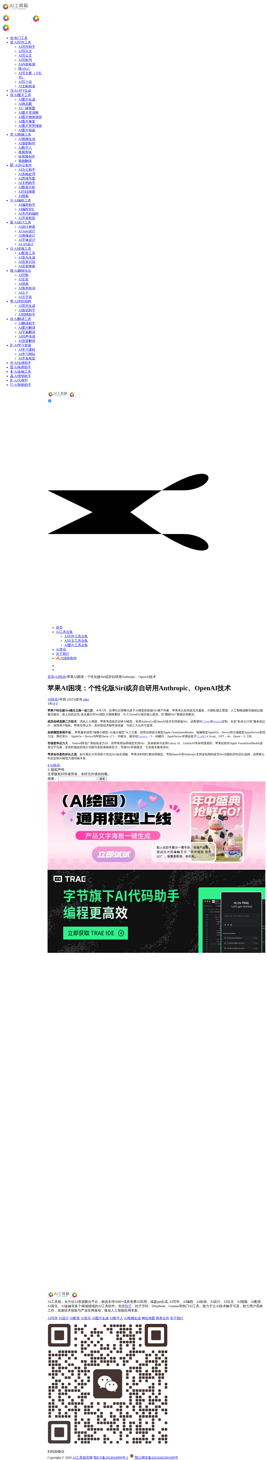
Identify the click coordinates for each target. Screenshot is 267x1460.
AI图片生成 (100, 1318)
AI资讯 (61, 649)
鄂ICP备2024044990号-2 (110, 1457)
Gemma (142, 736)
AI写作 (53, 1318)
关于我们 (62, 654)
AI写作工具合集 (76, 636)
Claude (206, 721)
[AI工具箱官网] (69, 397)
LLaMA (201, 736)
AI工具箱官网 (82, 1457)
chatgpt (217, 721)
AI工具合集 (64, 632)
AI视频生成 (132, 1318)
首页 (59, 627)
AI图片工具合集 (76, 645)
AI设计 (64, 1318)
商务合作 (162, 1318)
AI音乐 (86, 1318)
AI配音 (75, 1318)
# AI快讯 (54, 765)
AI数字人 (116, 1318)
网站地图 (148, 1318)
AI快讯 (60, 677)
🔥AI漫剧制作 (66, 658)
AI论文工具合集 (76, 640)
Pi (151, 721)
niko (85, 699)
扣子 (128, 1306)
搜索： (53, 778)
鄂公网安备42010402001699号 (156, 1457)
